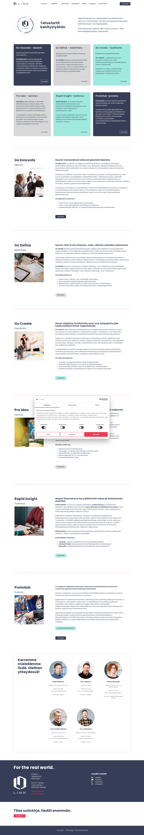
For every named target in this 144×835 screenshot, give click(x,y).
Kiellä (48, 434)
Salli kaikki (96, 434)
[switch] (62, 427)
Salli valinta (72, 434)
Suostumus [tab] (47, 405)
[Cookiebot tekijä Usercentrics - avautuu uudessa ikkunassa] (100, 399)
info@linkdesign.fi (37, 794)
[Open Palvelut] (47, 4)
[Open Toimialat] (58, 4)
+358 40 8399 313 (37, 791)
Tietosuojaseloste (81, 830)
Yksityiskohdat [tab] (72, 405)
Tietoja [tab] (97, 405)
